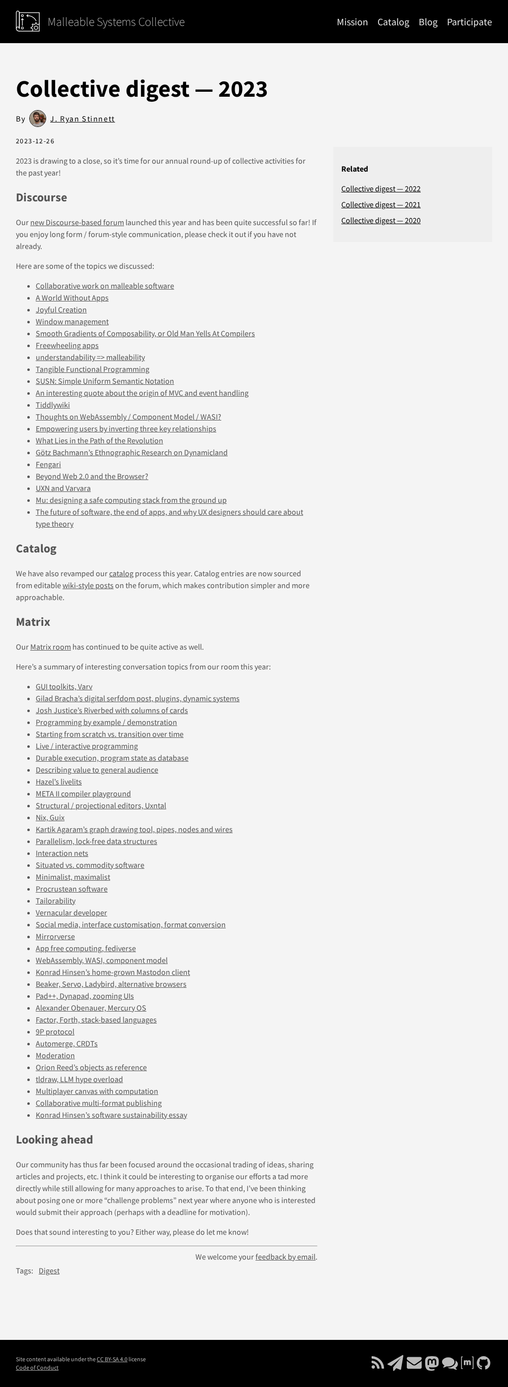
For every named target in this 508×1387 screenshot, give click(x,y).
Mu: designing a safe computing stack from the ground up (131, 500)
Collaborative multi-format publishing (99, 1103)
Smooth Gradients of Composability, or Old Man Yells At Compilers (145, 333)
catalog (121, 573)
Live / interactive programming (87, 746)
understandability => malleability (90, 357)
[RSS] (378, 1366)
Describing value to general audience (97, 770)
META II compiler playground (83, 793)
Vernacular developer (71, 912)
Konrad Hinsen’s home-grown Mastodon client (113, 972)
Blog (428, 21)
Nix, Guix (50, 817)
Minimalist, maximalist (73, 877)
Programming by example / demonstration (106, 722)
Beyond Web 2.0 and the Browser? (92, 476)
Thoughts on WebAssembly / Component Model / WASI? (128, 417)
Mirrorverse (55, 936)
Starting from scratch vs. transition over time (110, 734)
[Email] (396, 1366)
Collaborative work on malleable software (105, 286)
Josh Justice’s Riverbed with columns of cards (112, 710)
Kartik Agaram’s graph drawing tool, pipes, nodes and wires (134, 829)
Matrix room (50, 647)
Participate (469, 21)
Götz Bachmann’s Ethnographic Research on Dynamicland (132, 452)
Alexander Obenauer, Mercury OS (91, 1008)
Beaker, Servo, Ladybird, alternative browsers (111, 984)
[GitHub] (483, 1366)
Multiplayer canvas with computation (97, 1091)
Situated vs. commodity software (90, 865)
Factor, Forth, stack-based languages (96, 1020)
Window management (72, 321)
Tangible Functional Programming (92, 369)
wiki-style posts (88, 585)
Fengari (48, 464)
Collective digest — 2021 (381, 204)
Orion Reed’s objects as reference (91, 1067)
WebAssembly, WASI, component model (102, 960)
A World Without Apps (72, 297)
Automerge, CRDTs (67, 1043)
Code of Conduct (37, 1367)
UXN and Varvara (63, 488)
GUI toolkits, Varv (64, 686)
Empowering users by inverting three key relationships (126, 428)
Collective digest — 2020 (381, 220)
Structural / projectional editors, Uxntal (101, 805)
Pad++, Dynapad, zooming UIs (85, 996)
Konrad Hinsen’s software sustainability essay (111, 1115)
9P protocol (55, 1031)
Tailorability (55, 900)
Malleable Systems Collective (116, 22)
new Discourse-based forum (77, 222)
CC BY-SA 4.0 (112, 1359)
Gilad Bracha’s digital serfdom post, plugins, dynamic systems (138, 698)
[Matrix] (468, 1366)
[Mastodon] (432, 1366)
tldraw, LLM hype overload (79, 1079)
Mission (352, 21)
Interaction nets (62, 853)
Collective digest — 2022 (381, 188)
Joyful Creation (61, 309)
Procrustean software (72, 889)
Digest (49, 1270)
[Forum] (450, 1366)
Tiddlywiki (53, 405)
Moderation (55, 1055)
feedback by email (285, 1257)
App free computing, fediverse (86, 948)
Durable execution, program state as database (112, 758)
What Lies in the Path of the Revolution (99, 440)
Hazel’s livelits (59, 781)
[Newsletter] (415, 1366)
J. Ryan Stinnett (82, 118)
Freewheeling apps (67, 345)
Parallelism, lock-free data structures (96, 841)
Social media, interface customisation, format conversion (131, 924)
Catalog (393, 21)
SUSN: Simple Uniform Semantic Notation (105, 381)
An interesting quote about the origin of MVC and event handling (142, 393)
